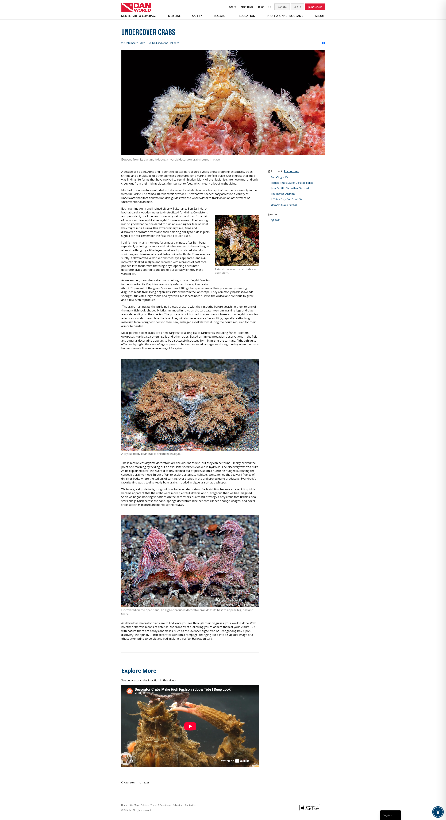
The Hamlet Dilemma (283, 193)
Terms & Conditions (161, 805)
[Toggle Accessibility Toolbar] (438, 812)
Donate (282, 7)
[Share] (323, 43)
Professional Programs (285, 16)
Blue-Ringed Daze (281, 177)
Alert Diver (247, 7)
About (320, 16)
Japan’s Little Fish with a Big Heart (290, 188)
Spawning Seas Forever (284, 204)
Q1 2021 (275, 220)
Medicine (174, 16)
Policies (145, 805)
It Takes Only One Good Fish (287, 199)
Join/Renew (315, 7)
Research (221, 16)
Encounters (291, 171)
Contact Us (190, 805)
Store (232, 7)
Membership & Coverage (138, 16)
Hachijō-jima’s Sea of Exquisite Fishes (292, 182)
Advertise (178, 805)
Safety (197, 16)
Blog (261, 7)
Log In (297, 7)
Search (269, 7)
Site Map (134, 805)
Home (124, 805)
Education (247, 16)
